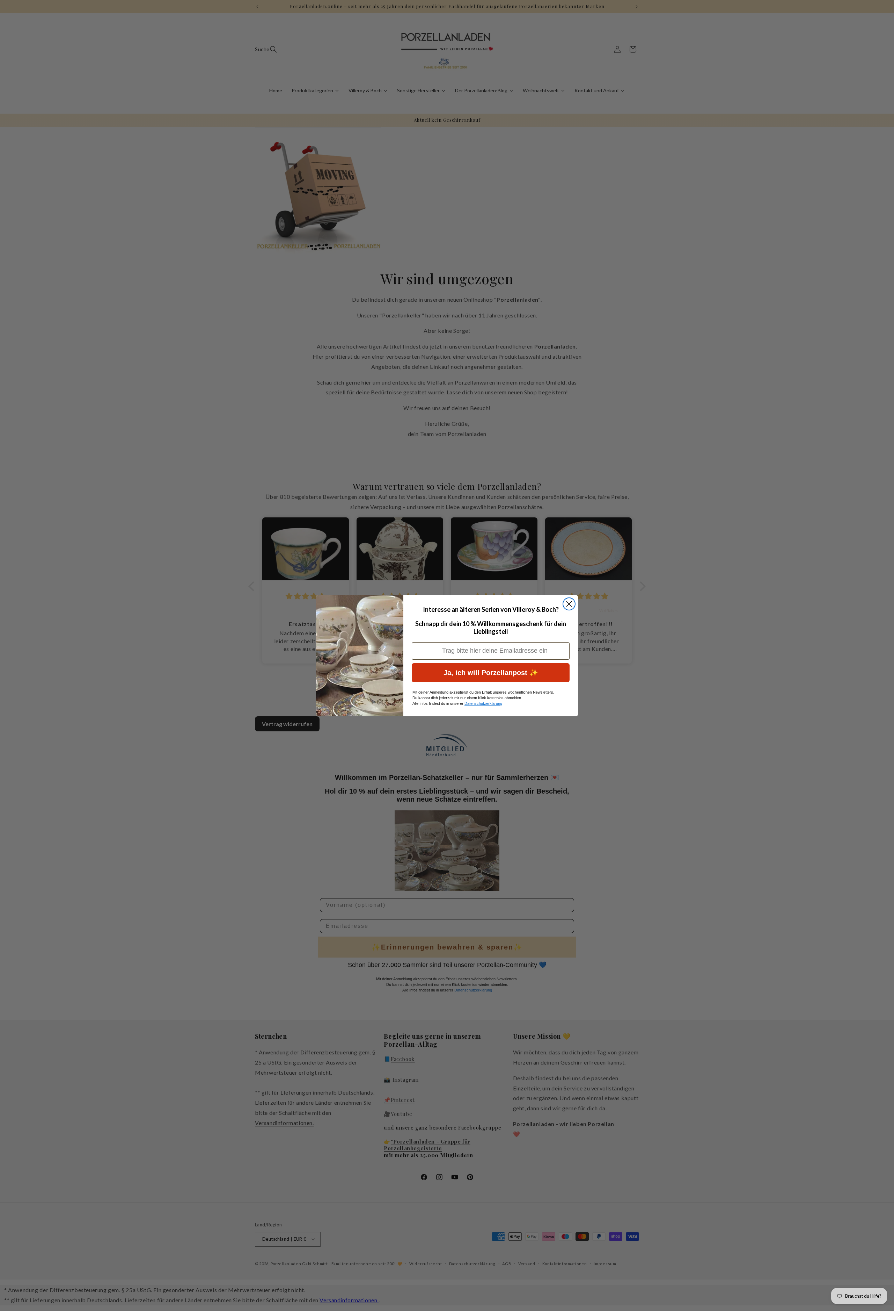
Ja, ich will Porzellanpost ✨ (491, 672)
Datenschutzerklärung (483, 703)
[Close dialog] (569, 604)
